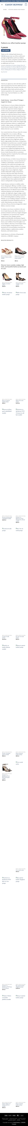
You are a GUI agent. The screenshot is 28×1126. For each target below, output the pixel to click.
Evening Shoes (22, 1118)
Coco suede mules (20, 870)
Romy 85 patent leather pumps (19, 754)
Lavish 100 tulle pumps (5, 637)
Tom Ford (5, 71)
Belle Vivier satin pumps (19, 401)
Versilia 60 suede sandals (19, 284)
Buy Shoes (6, 50)
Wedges (18, 1120)
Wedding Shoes (12, 1120)
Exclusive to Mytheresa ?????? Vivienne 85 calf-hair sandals (20, 519)
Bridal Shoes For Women (11, 65)
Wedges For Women (21, 69)
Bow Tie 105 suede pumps (20, 637)
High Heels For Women (21, 66)
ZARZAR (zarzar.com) (6, 56)
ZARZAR (23, 1122)
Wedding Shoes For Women (10, 69)
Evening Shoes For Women (16, 9)
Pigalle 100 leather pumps (6, 284)
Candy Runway (14, 4)
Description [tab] (4, 80)
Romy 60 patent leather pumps (19, 1104)
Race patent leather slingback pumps (20, 986)
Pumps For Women (16, 68)
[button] (2, 4)
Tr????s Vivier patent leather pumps (19, 258)
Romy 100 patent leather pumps (6, 401)
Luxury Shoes (12, 1119)
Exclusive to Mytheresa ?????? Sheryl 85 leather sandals (6, 776)
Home (5, 9)
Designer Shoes (13, 1118)
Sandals (23, 1119)
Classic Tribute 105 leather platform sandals (6, 1105)
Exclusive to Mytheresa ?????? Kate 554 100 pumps (7, 987)
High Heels (5, 1119)
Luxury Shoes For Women (6, 68)
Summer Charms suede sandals (6, 258)
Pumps (18, 1119)
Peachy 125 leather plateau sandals (6, 754)
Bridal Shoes (5, 1118)
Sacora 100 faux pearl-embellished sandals (7, 518)
